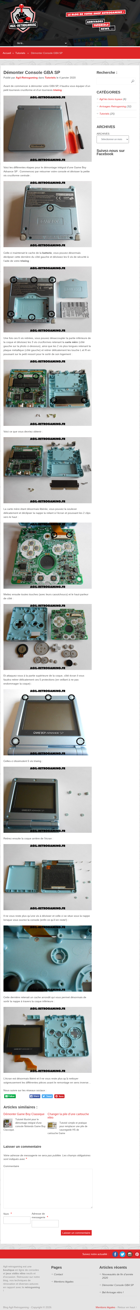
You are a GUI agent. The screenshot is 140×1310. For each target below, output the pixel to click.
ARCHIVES (103, 133)
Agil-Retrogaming (27, 77)
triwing (57, 90)
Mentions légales (63, 1281)
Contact (58, 1274)
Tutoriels (20, 53)
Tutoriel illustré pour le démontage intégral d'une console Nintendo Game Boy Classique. (24, 1122)
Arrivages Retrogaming (112, 106)
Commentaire (11, 1166)
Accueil (7, 53)
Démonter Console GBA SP (118, 1285)
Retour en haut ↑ (127, 1307)
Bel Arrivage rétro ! (113, 1292)
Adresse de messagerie (40, 1215)
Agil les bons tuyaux (110, 99)
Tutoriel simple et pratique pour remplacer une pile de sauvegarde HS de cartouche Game (68, 1124)
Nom (7, 1213)
